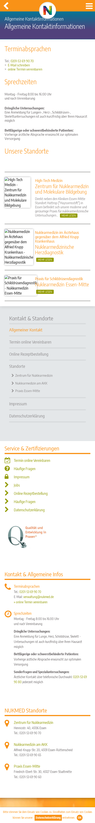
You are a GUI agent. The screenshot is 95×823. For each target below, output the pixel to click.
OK (79, 817)
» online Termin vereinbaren (31, 602)
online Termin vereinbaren (25, 69)
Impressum (18, 403)
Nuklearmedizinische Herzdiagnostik (54, 249)
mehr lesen (69, 215)
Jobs (17, 485)
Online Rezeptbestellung (28, 354)
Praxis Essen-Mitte (27, 391)
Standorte (17, 366)
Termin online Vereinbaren (30, 341)
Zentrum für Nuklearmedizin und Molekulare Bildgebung (62, 189)
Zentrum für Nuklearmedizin (34, 375)
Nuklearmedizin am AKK (31, 383)
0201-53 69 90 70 (22, 61)
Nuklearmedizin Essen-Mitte (62, 284)
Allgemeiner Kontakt (25, 329)
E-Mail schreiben (19, 65)
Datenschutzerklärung (48, 817)
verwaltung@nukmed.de (38, 597)
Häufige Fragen (25, 468)
